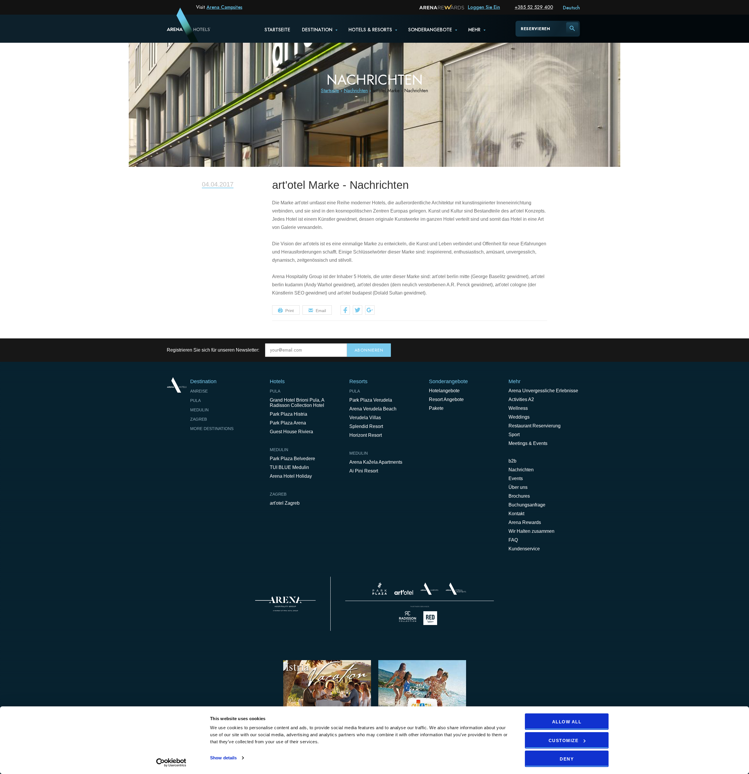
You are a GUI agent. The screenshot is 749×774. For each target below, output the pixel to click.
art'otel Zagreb (285, 503)
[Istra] (327, 697)
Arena (285, 604)
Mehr (474, 29)
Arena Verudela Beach (372, 408)
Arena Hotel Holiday (291, 476)
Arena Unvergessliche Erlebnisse (543, 390)
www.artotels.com (403, 592)
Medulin (199, 409)
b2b (512, 460)
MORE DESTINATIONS (211, 428)
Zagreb (198, 419)
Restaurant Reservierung (535, 425)
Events (516, 478)
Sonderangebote (430, 29)
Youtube (565, 350)
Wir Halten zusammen (531, 531)
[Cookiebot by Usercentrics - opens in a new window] (171, 762)
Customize (564, 740)
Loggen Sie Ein (484, 7)
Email (321, 310)
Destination (317, 29)
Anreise (199, 391)
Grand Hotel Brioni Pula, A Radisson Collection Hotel (297, 403)
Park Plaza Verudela (370, 400)
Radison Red (431, 618)
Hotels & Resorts (370, 29)
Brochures (519, 496)
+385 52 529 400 (534, 7)
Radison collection (407, 618)
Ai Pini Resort (363, 470)
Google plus (369, 310)
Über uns (518, 487)
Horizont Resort (365, 435)
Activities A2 (521, 399)
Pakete (436, 408)
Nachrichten (356, 90)
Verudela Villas (365, 417)
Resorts (358, 381)
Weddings (519, 417)
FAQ (513, 539)
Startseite (277, 29)
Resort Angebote (446, 399)
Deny (567, 758)
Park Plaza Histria (288, 414)
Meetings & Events (528, 443)
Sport (514, 434)
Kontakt (516, 513)
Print (289, 310)
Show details (223, 757)
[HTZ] (422, 697)
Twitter (357, 310)
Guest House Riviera (291, 431)
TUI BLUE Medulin (289, 467)
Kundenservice (524, 548)
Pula (195, 400)
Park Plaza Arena (288, 422)
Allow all (567, 721)
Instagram (577, 350)
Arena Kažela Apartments (375, 462)
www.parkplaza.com (379, 589)
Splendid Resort (366, 426)
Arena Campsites (224, 7)
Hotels (277, 381)
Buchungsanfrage (527, 504)
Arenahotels (456, 589)
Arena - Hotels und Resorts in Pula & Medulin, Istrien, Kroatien (181, 28)
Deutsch (571, 7)
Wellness (518, 408)
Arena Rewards (525, 522)
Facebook (345, 310)
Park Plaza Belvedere (292, 458)
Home (176, 385)
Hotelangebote (444, 390)
